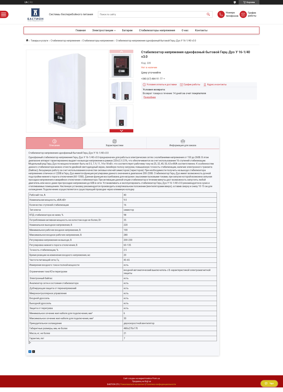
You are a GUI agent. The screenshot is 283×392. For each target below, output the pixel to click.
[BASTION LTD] (35, 14)
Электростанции (102, 30)
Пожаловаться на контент (132, 384)
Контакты (201, 30)
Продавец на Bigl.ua (141, 381)
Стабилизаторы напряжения (157, 30)
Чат (272, 383)
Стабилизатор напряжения (65, 40)
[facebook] (29, 352)
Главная (81, 30)
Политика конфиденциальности (161, 384)
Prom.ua (156, 378)
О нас (185, 30)
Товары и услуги (39, 40)
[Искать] (208, 14)
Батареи (127, 30)
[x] (33, 352)
